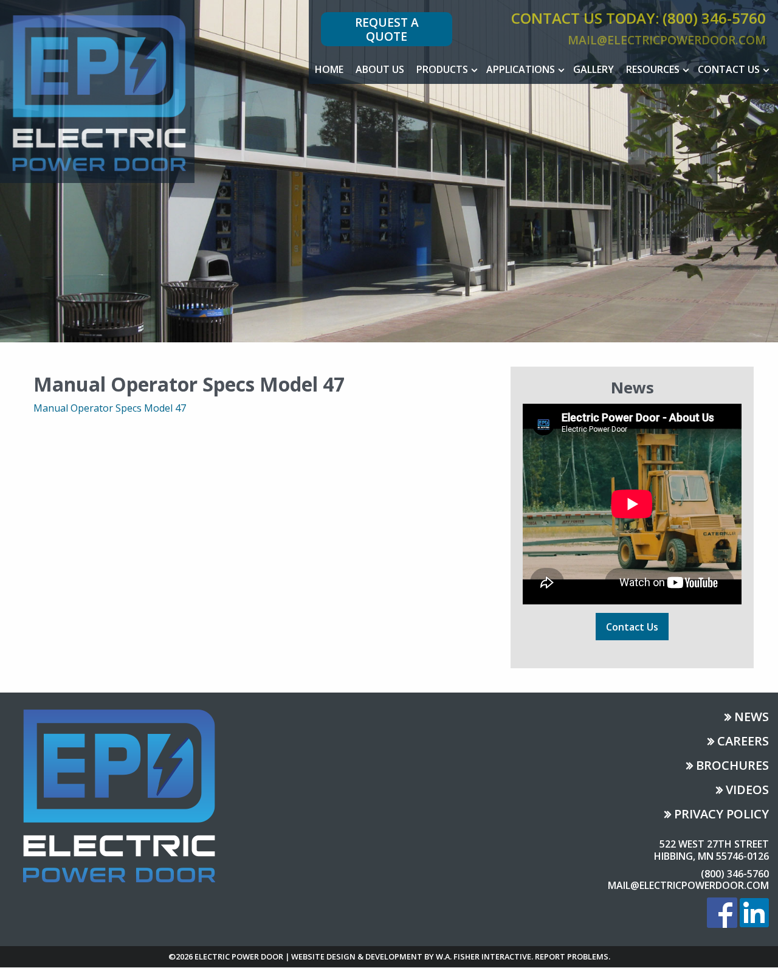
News (751, 718)
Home (329, 69)
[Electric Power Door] (97, 90)
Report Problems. (572, 956)
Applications (520, 69)
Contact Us (729, 69)
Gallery (593, 69)
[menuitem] (329, 69)
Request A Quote (387, 29)
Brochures (732, 766)
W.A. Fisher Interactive (483, 956)
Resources (653, 69)
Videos (747, 791)
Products (442, 69)
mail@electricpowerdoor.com (667, 39)
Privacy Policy (721, 815)
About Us (380, 69)
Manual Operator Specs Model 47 (109, 408)
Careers (743, 742)
